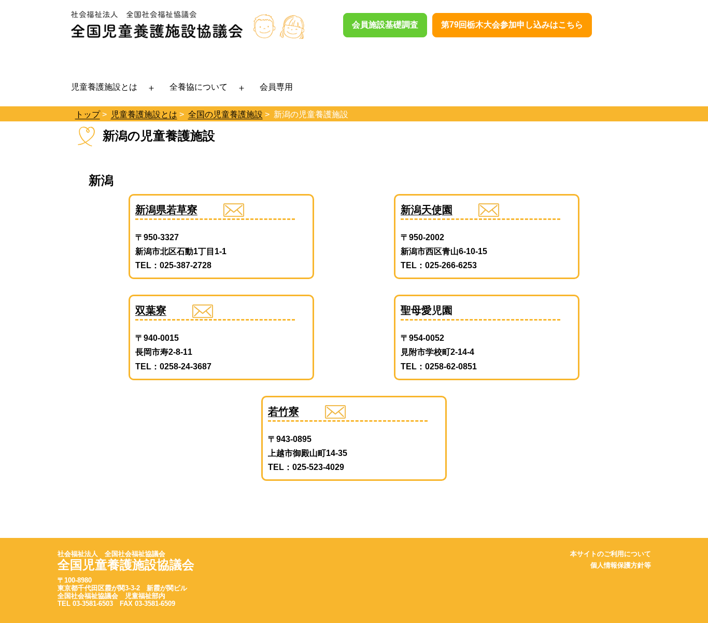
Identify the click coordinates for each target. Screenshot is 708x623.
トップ (87, 114)
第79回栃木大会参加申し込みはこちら (512, 24)
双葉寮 (150, 310)
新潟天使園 (426, 209)
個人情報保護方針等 (620, 565)
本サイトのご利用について (610, 554)
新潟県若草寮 (166, 209)
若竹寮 (283, 411)
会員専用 (276, 86)
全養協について (198, 86)
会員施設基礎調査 (385, 24)
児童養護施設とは (104, 86)
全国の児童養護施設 (225, 114)
